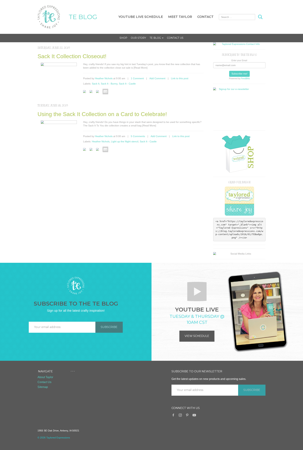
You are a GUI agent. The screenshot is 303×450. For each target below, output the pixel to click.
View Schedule (197, 336)
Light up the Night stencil (124, 141)
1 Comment (137, 78)
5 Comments (138, 136)
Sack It (95, 83)
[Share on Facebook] (86, 93)
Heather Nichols (104, 78)
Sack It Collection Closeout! (72, 56)
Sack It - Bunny (109, 83)
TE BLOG (83, 17)
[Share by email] (105, 91)
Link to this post (179, 78)
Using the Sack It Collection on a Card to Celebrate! (102, 114)
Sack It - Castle (127, 83)
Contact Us (175, 37)
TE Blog (156, 37)
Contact (205, 17)
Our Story (138, 37)
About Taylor (45, 377)
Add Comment (157, 78)
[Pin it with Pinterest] (99, 93)
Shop (123, 37)
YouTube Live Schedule (140, 17)
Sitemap (43, 386)
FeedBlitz (245, 78)
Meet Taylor (180, 17)
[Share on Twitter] (92, 93)
